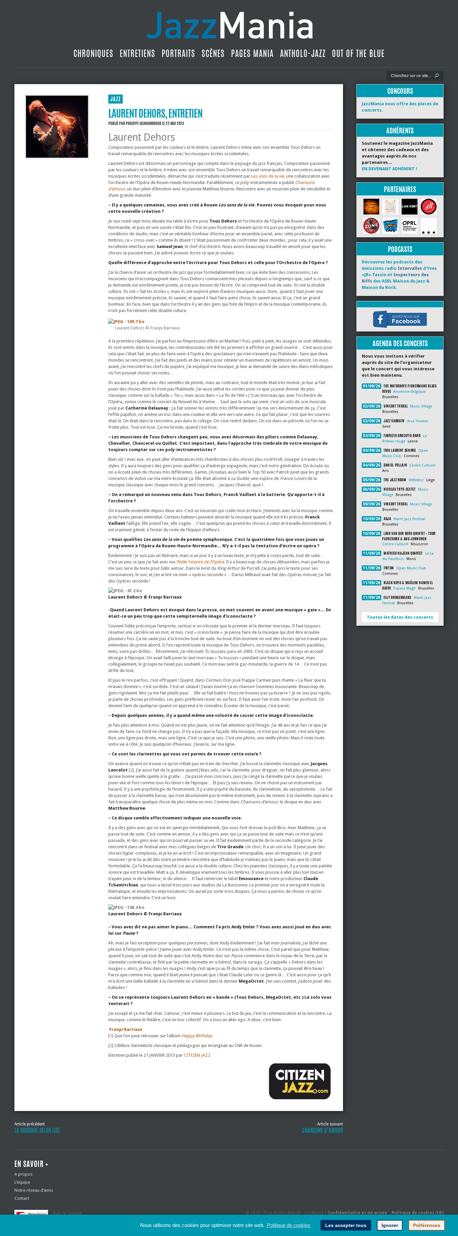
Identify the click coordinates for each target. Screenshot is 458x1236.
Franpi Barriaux (125, 1029)
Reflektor (416, 480)
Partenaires (400, 189)
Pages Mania (252, 53)
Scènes (213, 53)
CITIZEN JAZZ (198, 1055)
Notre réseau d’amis (33, 1190)
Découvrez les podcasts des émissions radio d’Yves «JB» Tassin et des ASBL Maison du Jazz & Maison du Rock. (399, 274)
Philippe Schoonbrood (143, 123)
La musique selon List (37, 1130)
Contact (21, 1198)
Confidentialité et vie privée (357, 1213)
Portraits (178, 53)
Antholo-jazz (303, 53)
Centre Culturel (422, 465)
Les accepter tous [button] (345, 1225)
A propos (23, 1174)
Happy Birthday (197, 1035)
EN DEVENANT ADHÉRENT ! (389, 168)
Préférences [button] (426, 1225)
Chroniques (93, 53)
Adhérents (400, 130)
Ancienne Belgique (409, 391)
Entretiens (137, 53)
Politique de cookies (288, 1225)
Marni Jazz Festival (409, 519)
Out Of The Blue (358, 53)
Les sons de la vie (267, 176)
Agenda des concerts (400, 343)
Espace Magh (404, 588)
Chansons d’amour (322, 1130)
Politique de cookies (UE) (418, 1213)
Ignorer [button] (390, 1225)
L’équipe (22, 1182)
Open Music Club (411, 568)
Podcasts (400, 249)
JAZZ (115, 99)
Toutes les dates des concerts (400, 617)
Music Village (421, 406)
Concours (400, 91)
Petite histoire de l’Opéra (200, 561)
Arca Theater (417, 421)
